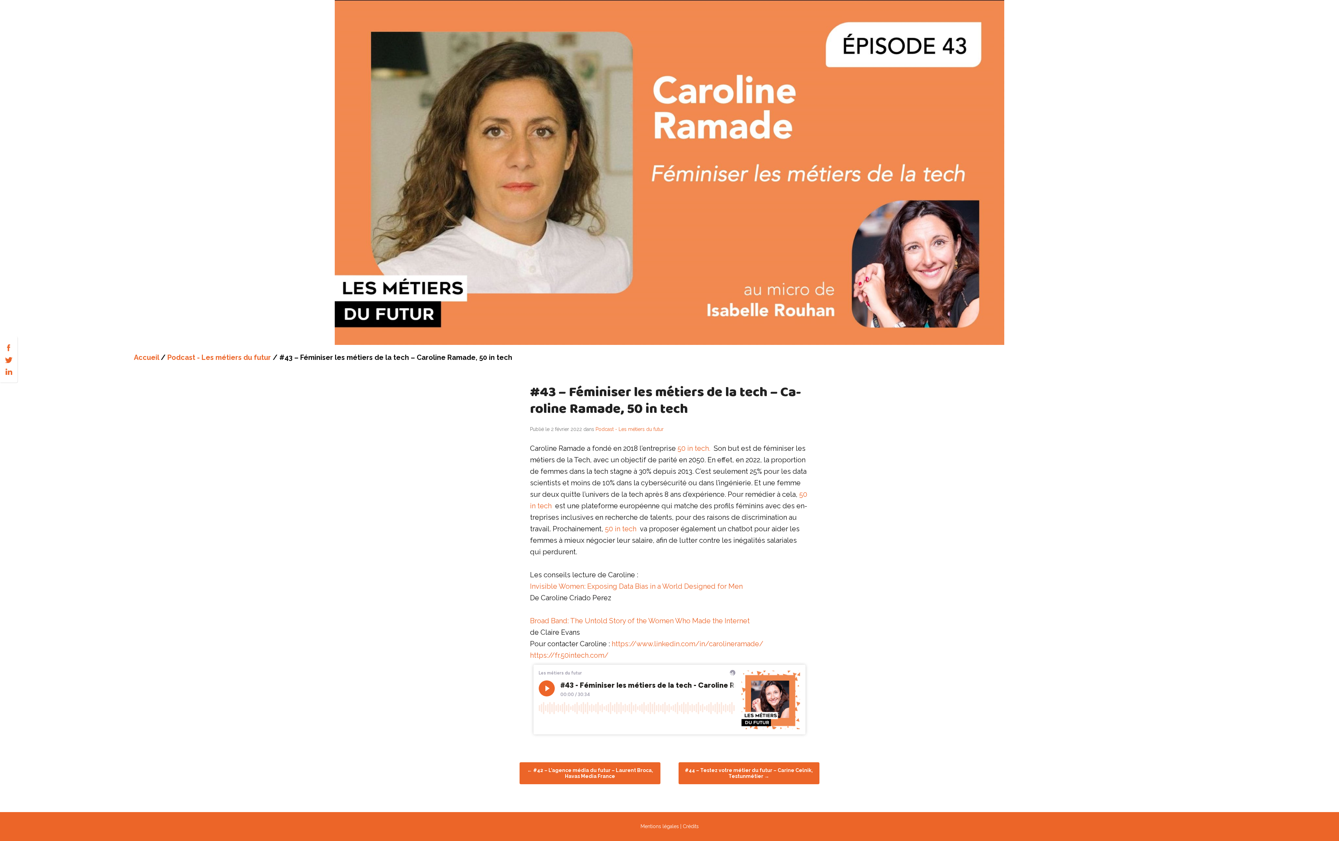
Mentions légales (660, 826)
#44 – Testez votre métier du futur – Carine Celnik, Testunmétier (749, 773)
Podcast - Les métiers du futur (219, 357)
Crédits (691, 826)
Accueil (146, 357)
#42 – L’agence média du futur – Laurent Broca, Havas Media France (590, 773)
